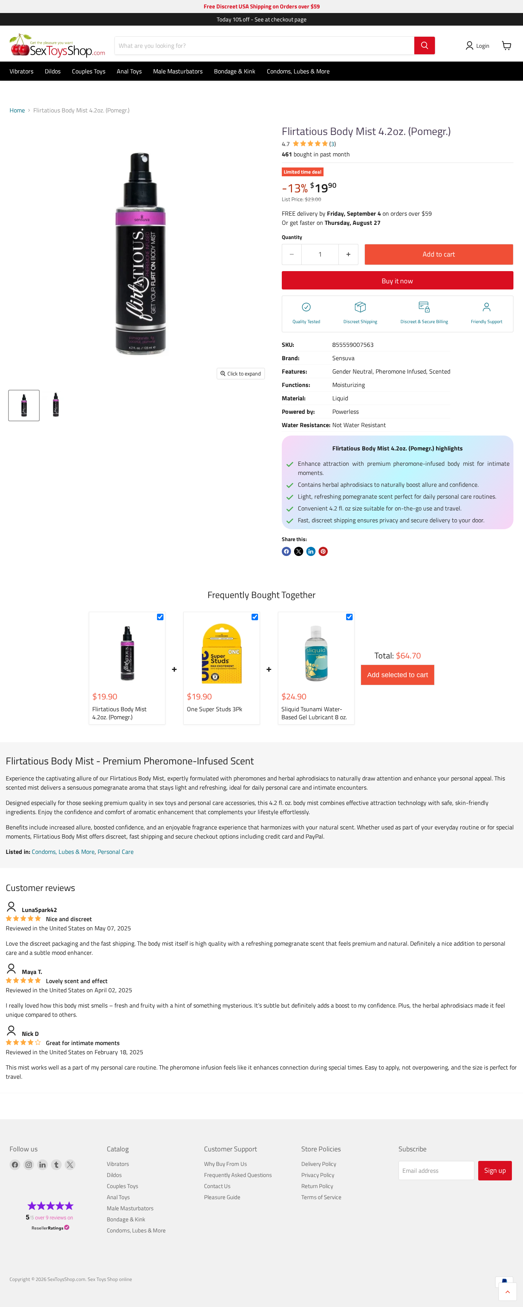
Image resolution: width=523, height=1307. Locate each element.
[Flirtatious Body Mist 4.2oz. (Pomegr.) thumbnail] (24, 405)
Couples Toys (88, 71)
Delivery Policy (318, 1163)
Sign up (495, 1170)
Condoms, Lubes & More (298, 71)
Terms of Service (321, 1197)
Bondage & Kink (234, 71)
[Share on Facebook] (286, 551)
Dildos (52, 71)
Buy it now (397, 281)
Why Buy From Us (225, 1163)
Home (17, 110)
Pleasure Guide (222, 1197)
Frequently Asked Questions (238, 1174)
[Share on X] (298, 551)
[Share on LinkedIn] (310, 551)
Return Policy (317, 1186)
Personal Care (116, 851)
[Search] (424, 45)
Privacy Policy (317, 1174)
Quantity (292, 237)
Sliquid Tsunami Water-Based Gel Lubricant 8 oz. (314, 713)
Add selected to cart (397, 675)
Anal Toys (129, 71)
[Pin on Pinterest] (323, 551)
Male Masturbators (178, 71)
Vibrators (21, 71)
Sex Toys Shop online (110, 1279)
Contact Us (217, 1186)
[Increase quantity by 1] (348, 254)
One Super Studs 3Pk (214, 709)
